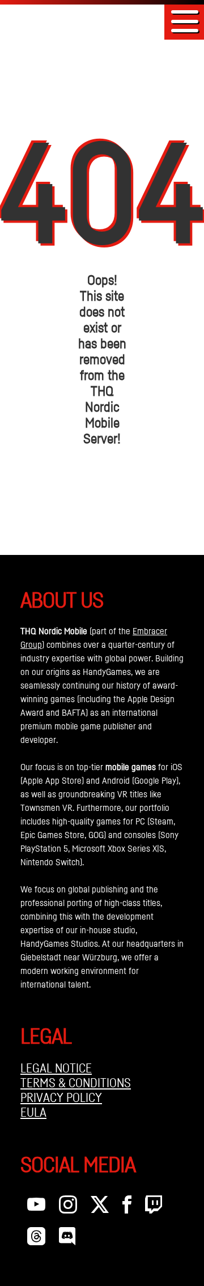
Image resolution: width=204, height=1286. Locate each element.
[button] (184, 21)
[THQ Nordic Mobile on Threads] (36, 1239)
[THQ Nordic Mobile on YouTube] (36, 1207)
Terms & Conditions (75, 1082)
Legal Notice (56, 1068)
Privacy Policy (61, 1097)
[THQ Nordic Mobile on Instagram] (68, 1207)
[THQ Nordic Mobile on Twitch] (153, 1207)
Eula (33, 1112)
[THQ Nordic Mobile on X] (100, 1207)
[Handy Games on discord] (67, 1239)
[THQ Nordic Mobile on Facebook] (127, 1207)
